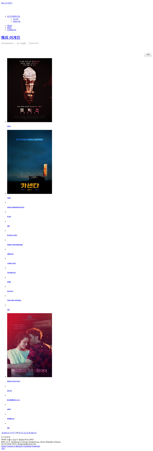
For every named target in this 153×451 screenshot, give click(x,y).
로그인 (16, 19)
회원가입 (16, 21)
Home (3, 446)
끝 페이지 (33, 433)
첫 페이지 (5, 433)
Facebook (27, 446)
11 (22, 433)
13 (27, 433)
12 (25, 433)
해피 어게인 (10, 37)
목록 (148, 54)
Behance (19, 446)
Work (9, 28)
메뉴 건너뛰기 (6, 3)
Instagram (36, 446)
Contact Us (11, 30)
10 (20, 433)
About (9, 26)
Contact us (11, 446)
